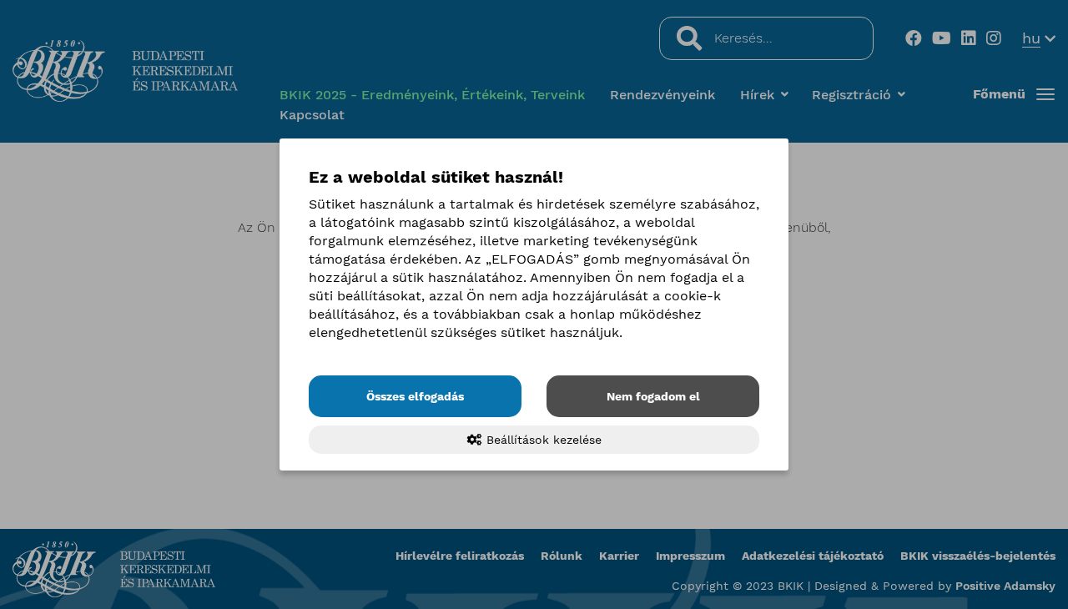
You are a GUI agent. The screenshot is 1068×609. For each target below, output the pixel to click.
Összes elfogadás (415, 396)
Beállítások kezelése (542, 439)
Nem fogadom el (653, 396)
